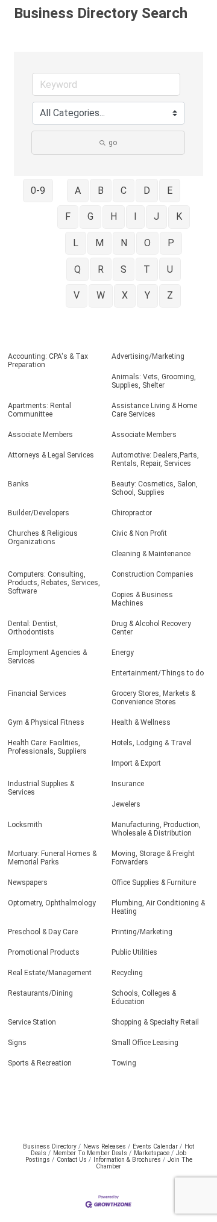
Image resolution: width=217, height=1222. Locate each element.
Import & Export (136, 763)
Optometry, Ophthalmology (52, 903)
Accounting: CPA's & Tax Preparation (48, 360)
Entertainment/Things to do (158, 673)
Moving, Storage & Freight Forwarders (153, 857)
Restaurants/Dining (40, 993)
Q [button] (77, 269)
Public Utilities (134, 952)
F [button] (68, 216)
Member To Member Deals (90, 1153)
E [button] (169, 190)
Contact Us (72, 1159)
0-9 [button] (38, 190)
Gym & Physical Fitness (46, 722)
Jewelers (126, 804)
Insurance (128, 784)
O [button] (147, 243)
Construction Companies (152, 574)
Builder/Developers (38, 513)
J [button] (156, 216)
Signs (17, 1042)
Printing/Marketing (142, 932)
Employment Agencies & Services (47, 656)
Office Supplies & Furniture (154, 882)
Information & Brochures (127, 1159)
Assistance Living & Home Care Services (154, 410)
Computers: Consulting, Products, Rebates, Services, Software (54, 582)
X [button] (125, 295)
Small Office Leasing (145, 1042)
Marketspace (151, 1153)
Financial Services (37, 693)
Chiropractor (132, 513)
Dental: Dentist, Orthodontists (33, 627)
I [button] (135, 216)
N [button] (124, 243)
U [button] (170, 269)
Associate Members (40, 434)
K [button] (179, 216)
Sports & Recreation (40, 1063)
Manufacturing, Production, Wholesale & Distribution (156, 828)
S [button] (124, 269)
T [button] (146, 269)
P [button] (171, 243)
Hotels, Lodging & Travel (152, 743)
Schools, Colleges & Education (144, 997)
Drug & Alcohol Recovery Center (151, 627)
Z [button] (170, 295)
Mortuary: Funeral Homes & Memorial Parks (52, 857)
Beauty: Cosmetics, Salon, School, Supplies (155, 488)
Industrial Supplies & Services (41, 788)
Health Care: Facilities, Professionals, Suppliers (47, 747)
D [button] (146, 190)
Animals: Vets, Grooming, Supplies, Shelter (154, 381)
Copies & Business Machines (142, 599)
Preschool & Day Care (43, 932)
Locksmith (25, 824)
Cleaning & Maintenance (151, 554)
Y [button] (147, 295)
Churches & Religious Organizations (43, 537)
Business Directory (50, 1146)
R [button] (101, 269)
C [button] (124, 190)
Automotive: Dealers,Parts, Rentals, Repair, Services (155, 459)
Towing (124, 1063)
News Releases (104, 1146)
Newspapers (28, 882)
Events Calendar (155, 1146)
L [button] (75, 243)
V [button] (77, 295)
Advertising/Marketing (148, 356)
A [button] (78, 190)
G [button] (90, 216)
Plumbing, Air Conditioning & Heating (158, 907)
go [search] (112, 142)
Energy (123, 652)
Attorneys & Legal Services (51, 455)
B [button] (101, 190)
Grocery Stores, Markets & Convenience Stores (153, 697)
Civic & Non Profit (139, 533)
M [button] (99, 243)
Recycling (127, 973)
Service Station (32, 1022)
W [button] (100, 295)
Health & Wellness (141, 722)
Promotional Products (44, 952)
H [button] (113, 216)
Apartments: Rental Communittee (39, 410)
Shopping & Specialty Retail (155, 1022)
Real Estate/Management (50, 973)
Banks (18, 484)
